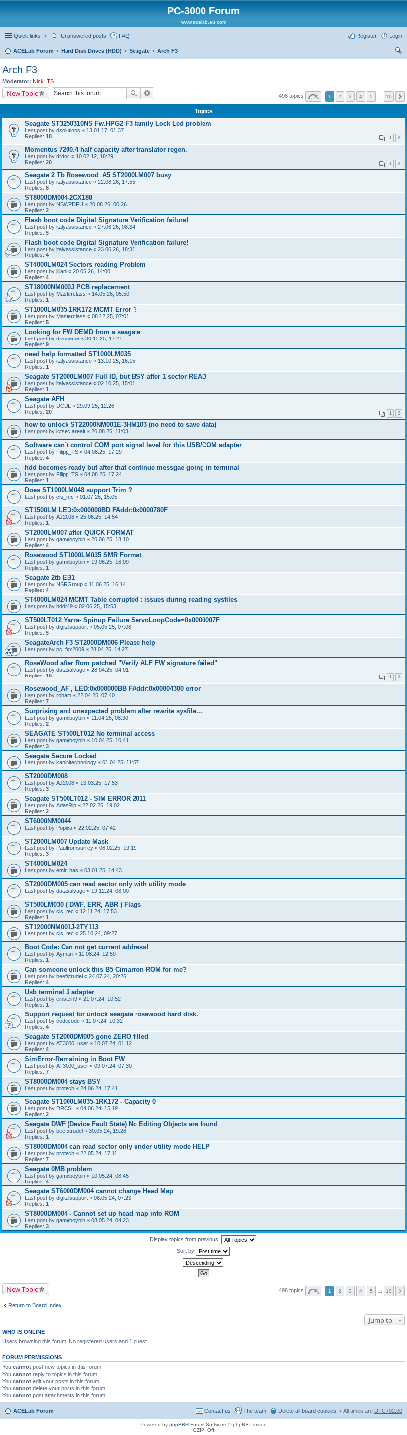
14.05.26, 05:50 (110, 294)
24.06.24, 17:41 (99, 1088)
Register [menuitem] (366, 36)
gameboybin (70, 539)
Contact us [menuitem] (217, 1411)
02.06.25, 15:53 (97, 606)
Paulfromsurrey (74, 848)
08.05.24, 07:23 (112, 1198)
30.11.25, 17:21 (103, 338)
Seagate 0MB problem (58, 1169)
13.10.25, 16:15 (116, 361)
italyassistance (74, 182)
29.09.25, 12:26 (95, 406)
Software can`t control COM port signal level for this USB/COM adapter (133, 445)
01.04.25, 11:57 (120, 762)
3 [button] (350, 96)
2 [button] (340, 96)
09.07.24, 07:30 (113, 1066)
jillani (61, 271)
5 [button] (371, 96)
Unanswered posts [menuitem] (83, 36)
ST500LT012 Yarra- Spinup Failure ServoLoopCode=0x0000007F (122, 620)
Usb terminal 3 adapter (59, 992)
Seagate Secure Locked (61, 756)
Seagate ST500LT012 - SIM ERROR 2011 (85, 798)
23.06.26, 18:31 (116, 249)
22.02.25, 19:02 (101, 805)
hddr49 (64, 606)
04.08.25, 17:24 (103, 474)
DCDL (63, 406)
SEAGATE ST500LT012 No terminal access (90, 733)
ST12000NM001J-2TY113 (61, 926)
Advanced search (147, 93)
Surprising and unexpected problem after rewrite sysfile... (113, 711)
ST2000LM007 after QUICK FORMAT (79, 532)
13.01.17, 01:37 (105, 130)
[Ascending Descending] (203, 1262)
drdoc (63, 156)
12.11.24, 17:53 (98, 911)
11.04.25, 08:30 (109, 718)
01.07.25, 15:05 (98, 497)
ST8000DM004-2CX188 (58, 197)
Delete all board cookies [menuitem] (307, 1411)
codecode (68, 1021)
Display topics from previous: (185, 1239)
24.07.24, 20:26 (107, 976)
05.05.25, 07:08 (112, 627)
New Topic (22, 93)
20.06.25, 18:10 (110, 539)
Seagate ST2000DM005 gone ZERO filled (86, 1036)
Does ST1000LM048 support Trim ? (78, 490)
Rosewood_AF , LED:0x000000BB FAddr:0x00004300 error (113, 688)
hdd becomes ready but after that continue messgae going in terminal (132, 467)
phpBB (177, 1424)
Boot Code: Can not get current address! (86, 947)
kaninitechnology (76, 762)
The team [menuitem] (254, 1411)
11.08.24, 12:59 (97, 954)
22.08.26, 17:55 (116, 182)
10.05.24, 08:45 (110, 1176)
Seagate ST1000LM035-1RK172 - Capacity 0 (90, 1101)
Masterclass (71, 294)
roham (63, 695)
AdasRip (66, 805)
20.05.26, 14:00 (91, 271)
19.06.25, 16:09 (110, 562)
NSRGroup (69, 584)
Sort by (186, 1251)
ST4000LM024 (46, 863)
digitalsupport (72, 627)
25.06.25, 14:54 (99, 517)
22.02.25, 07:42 (97, 828)
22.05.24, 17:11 (98, 1153)
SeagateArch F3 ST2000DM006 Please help (90, 642)
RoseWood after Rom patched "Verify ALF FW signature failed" (121, 663)
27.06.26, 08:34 (116, 227)
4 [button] (360, 96)
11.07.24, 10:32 (104, 1021)
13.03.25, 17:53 (99, 783)
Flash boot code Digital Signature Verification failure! (106, 220)
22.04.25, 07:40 (96, 695)
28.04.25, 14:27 (109, 649)
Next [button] (400, 96)
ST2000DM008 (46, 776)
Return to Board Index (35, 1305)
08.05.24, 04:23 (110, 1220)
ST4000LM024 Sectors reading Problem (85, 264)
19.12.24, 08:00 (110, 891)
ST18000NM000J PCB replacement (77, 287)
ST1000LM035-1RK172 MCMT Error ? (81, 309)
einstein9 (66, 999)
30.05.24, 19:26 (107, 1131)
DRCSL (65, 1108)
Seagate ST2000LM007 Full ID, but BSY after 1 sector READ (115, 376)
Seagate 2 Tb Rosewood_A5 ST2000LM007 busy (98, 175)
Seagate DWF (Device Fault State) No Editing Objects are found (121, 1124)
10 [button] (389, 96)
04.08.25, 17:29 (103, 452)
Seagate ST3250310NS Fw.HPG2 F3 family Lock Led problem (118, 123)
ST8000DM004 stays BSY (63, 1081)
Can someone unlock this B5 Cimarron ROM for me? (106, 969)
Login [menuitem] (395, 36)
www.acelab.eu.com (203, 22)
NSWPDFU (69, 204)
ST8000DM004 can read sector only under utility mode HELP (117, 1146)
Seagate (139, 51)
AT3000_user (72, 1043)
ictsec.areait (70, 431)
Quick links (27, 36)
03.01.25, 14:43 (103, 870)
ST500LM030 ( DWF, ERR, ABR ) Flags (83, 904)
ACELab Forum (33, 51)
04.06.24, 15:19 (99, 1108)
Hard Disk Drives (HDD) (91, 51)
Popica (64, 828)
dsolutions (68, 130)
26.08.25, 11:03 (109, 431)
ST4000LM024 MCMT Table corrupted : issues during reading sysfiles (131, 599)
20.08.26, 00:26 (108, 204)
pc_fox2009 (70, 649)
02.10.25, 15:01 (116, 383)
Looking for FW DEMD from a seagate (82, 332)
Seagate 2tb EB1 (50, 577)
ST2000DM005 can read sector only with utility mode (105, 884)
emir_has (67, 870)
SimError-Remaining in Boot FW (75, 1059)
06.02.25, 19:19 (117, 848)
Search (133, 93)
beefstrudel (69, 976)
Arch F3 (167, 51)
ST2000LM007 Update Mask (66, 841)
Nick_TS (43, 81)
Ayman (64, 954)
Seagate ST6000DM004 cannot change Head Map (99, 1191)
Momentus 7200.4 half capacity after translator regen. (106, 149)
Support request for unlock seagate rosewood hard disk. (111, 1014)
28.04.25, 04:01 (110, 670)
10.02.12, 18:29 (94, 156)
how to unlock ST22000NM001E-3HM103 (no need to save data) (120, 424)
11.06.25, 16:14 (107, 584)
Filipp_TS (67, 452)
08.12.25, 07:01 (110, 316)
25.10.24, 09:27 (98, 933)
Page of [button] (313, 96)
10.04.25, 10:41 (110, 740)
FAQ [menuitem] (124, 36)
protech (65, 1088)
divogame (67, 338)
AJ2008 (65, 517)
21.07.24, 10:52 (102, 999)
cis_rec (65, 497)
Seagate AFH (44, 399)
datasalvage (70, 670)
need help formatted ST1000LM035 (78, 354)
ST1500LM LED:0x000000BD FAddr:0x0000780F (96, 510)
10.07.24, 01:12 (113, 1043)
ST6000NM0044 (48, 821)
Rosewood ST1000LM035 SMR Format (83, 555)
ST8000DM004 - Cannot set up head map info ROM (102, 1213)
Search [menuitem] (398, 52)
